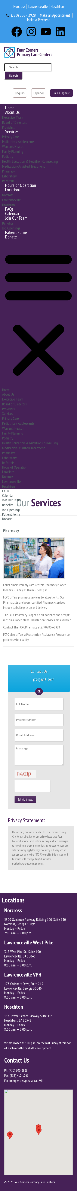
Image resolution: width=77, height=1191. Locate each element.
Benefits (7, 223)
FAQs (9, 209)
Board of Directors (14, 122)
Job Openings (11, 228)
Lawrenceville (11, 199)
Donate (11, 237)
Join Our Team (16, 218)
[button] (38, 314)
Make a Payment (61, 93)
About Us (12, 112)
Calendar (12, 213)
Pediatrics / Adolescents (18, 141)
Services (11, 131)
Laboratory (9, 176)
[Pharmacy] (34, 558)
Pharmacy (8, 171)
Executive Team (12, 117)
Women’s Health (13, 146)
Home (10, 108)
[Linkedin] (60, 31)
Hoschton (8, 204)
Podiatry (7, 156)
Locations (12, 190)
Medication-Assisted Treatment (23, 166)
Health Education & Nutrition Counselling (30, 161)
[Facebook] (16, 31)
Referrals (8, 181)
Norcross (7, 194)
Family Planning (12, 151)
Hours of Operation (20, 185)
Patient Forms (16, 232)
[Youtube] (45, 31)
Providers (8, 127)
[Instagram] (31, 31)
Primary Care (10, 136)
